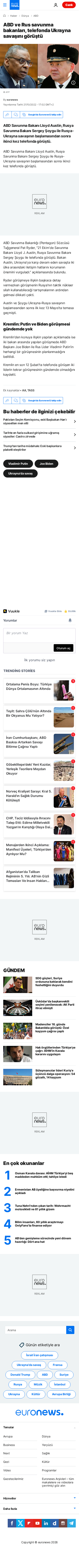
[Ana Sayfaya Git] (14, 5)
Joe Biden (46, 463)
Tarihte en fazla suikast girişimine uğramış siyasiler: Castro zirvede (31, 434)
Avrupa (8, 1436)
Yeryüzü (47, 1445)
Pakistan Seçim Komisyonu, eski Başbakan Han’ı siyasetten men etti (35, 421)
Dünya (25, 16)
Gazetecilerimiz (13, 1479)
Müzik (38, 1384)
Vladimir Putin (18, 463)
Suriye (64, 1374)
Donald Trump (20, 1374)
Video (7, 1470)
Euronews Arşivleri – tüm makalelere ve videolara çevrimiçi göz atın (58, 1482)
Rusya (18, 1384)
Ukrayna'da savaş (20, 473)
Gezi (6, 1461)
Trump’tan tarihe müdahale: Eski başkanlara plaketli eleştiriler (32, 447)
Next (6, 1453)
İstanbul (59, 1384)
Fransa (57, 1365)
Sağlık (46, 1453)
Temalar (8, 1427)
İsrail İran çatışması (39, 1355)
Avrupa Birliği (61, 1394)
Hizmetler (9, 1498)
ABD (35, 16)
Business (9, 1445)
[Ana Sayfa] (4, 15)
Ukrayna (14, 1394)
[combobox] (39, 1330)
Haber (13, 16)
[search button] (70, 1330)
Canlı (69, 5)
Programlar (49, 1470)
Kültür (36, 1394)
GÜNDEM (14, 970)
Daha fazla (10, 1508)
